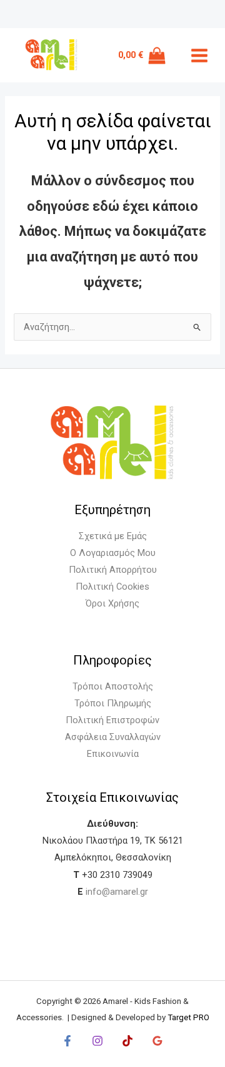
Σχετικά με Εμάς (113, 536)
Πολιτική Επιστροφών (112, 720)
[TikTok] (127, 1040)
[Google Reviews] (157, 1040)
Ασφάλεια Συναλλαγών (113, 737)
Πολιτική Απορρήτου (113, 569)
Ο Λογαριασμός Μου (113, 552)
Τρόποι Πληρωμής (112, 703)
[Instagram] (97, 1040)
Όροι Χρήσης (112, 603)
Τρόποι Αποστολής (112, 686)
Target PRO (188, 1017)
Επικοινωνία (113, 753)
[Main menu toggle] (199, 55)
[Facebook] (67, 1040)
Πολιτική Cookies (112, 586)
